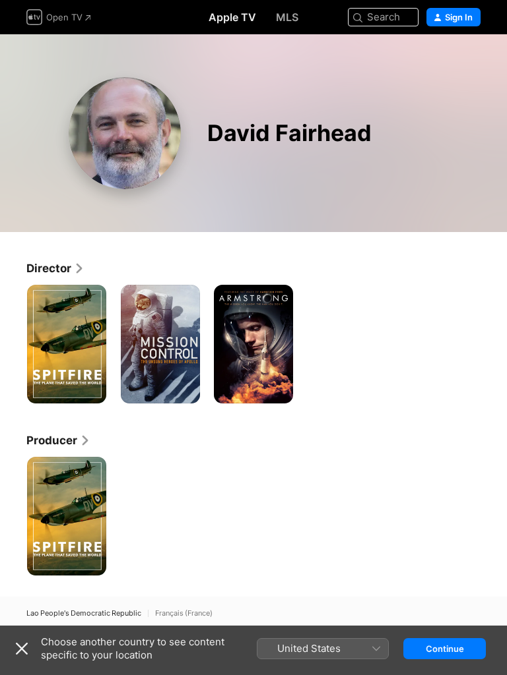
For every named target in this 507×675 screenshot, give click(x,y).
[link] (55, 268)
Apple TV (232, 17)
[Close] (22, 649)
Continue (445, 648)
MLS (287, 17)
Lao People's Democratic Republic (83, 613)
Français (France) (184, 613)
